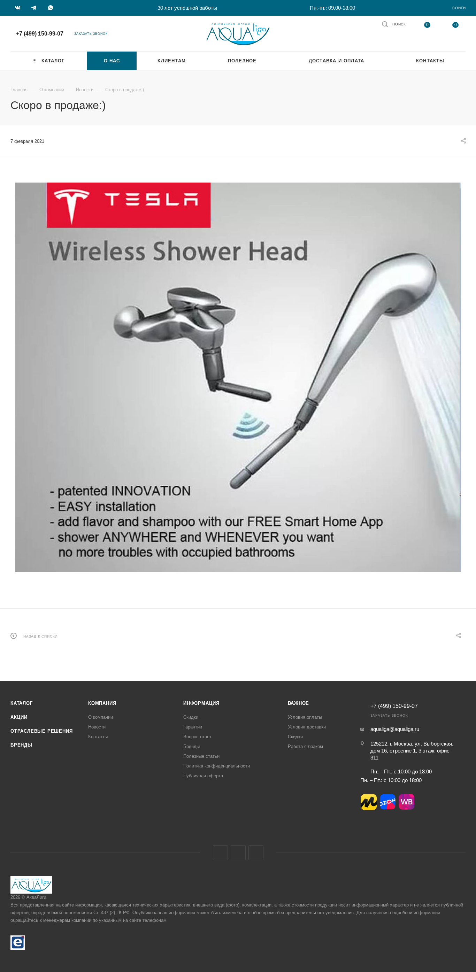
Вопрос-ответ (197, 736)
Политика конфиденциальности (216, 766)
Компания (102, 703)
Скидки (190, 717)
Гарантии (192, 727)
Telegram (238, 852)
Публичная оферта (203, 775)
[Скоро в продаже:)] (238, 377)
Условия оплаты (305, 717)
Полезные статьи (201, 756)
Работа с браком (305, 746)
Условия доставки (307, 727)
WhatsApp (255, 852)
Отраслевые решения (41, 731)
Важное (298, 703)
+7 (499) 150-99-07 (39, 34)
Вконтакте (220, 852)
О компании (100, 717)
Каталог (21, 703)
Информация (201, 703)
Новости (97, 727)
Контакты (98, 736)
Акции (19, 717)
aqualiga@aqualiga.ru (394, 729)
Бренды (21, 745)
